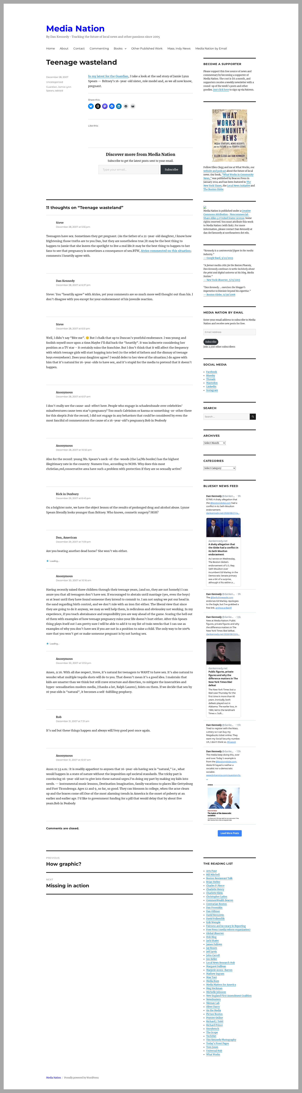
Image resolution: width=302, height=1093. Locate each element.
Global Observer (215, 933)
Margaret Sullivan (216, 966)
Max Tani (211, 977)
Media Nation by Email (211, 48)
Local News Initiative (238, 185)
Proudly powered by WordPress (81, 1077)
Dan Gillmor (213, 911)
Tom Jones (212, 1047)
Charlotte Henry (215, 889)
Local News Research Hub (220, 962)
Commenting (99, 48)
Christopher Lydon (216, 896)
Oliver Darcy (213, 1006)
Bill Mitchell (213, 874)
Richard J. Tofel (214, 1021)
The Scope (212, 1032)
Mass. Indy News (178, 48)
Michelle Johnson (216, 992)
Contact (79, 48)
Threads (210, 379)
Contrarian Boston (216, 904)
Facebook (211, 371)
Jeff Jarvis (211, 951)
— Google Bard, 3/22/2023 (218, 258)
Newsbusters (213, 999)
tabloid (59, 90)
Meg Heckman (214, 988)
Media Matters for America (221, 984)
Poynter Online (214, 1017)
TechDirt (211, 1036)
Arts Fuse (211, 871)
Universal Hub (214, 1050)
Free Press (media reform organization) (228, 929)
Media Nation (75, 28)
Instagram (212, 390)
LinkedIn (211, 386)
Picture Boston (214, 1014)
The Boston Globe (213, 189)
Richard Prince (214, 1025)
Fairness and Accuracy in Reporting (226, 926)
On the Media (213, 1010)
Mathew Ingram (215, 973)
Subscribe (171, 169)
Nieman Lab (213, 1003)
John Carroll (213, 955)
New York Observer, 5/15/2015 (223, 280)
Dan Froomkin (214, 907)
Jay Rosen (211, 948)
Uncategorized (54, 82)
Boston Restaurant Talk (219, 878)
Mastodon (212, 382)
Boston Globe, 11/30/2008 (221, 294)
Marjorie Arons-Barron (219, 970)
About (64, 48)
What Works (213, 1054)
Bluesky (210, 375)
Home (50, 48)
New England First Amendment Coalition (229, 995)
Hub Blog (211, 937)
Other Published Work (147, 48)
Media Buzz (212, 981)
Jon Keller (211, 959)
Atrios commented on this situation (165, 250)
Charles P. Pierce (215, 885)
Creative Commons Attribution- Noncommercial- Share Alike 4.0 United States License (227, 214)
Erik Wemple (213, 922)
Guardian (51, 86)
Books (118, 48)
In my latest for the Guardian (108, 76)
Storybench (212, 1028)
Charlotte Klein (214, 893)
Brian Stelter (213, 882)
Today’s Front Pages (217, 1043)
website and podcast (214, 170)
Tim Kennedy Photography (221, 1039)
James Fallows (214, 944)
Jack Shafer (212, 940)
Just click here (221, 89)
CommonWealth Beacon (219, 900)
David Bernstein (215, 915)
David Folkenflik (215, 918)
